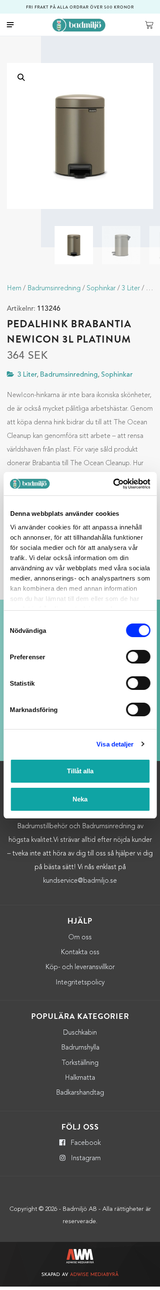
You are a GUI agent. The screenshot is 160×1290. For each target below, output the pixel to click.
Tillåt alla (80, 771)
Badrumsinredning (54, 288)
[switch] (138, 657)
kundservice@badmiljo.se (80, 881)
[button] (21, 77)
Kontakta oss (80, 952)
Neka (80, 799)
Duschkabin (80, 1033)
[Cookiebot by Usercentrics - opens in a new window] (114, 483)
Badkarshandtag (80, 1093)
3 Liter (131, 288)
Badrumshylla (80, 1047)
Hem (14, 288)
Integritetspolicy (80, 982)
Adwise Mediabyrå (94, 1275)
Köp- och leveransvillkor (80, 967)
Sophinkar (101, 288)
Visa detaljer (115, 744)
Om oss (80, 937)
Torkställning (80, 1063)
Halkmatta (80, 1078)
